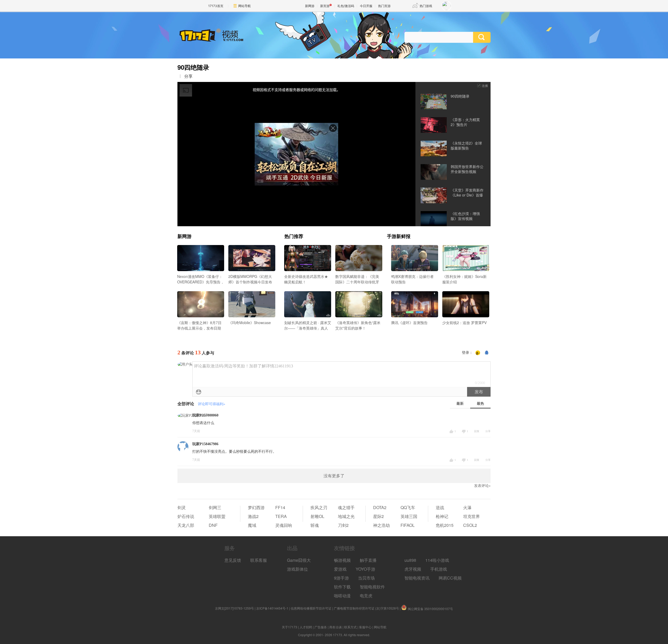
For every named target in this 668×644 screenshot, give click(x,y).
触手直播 (368, 560)
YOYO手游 (365, 569)
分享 (188, 76)
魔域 (252, 525)
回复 (476, 431)
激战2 (253, 516)
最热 (480, 404)
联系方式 (350, 627)
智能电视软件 (372, 587)
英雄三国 (409, 516)
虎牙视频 (412, 569)
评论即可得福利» (211, 404)
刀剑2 (343, 525)
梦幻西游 (256, 507)
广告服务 (320, 627)
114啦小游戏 (437, 560)
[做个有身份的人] (478, 353)
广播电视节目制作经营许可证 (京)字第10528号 (366, 608)
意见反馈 (232, 560)
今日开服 (366, 6)
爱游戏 (340, 569)
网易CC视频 (450, 578)
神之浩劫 (381, 525)
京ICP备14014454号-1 (272, 608)
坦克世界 (471, 516)
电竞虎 (366, 596)
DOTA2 (379, 507)
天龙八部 (185, 525)
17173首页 (215, 6)
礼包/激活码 (345, 6)
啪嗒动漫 (342, 596)
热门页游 (384, 6)
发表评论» (482, 486)
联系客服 (258, 560)
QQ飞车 (408, 507)
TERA (281, 516)
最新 (460, 404)
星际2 (378, 516)
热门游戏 (426, 6)
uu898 (410, 560)
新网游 (309, 6)
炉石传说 (185, 516)
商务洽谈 (335, 627)
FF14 (280, 507)
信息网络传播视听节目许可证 (311, 608)
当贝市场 (366, 578)
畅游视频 (342, 560)
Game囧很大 (299, 560)
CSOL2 (470, 525)
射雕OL (317, 516)
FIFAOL (408, 525)
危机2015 (445, 525)
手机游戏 (438, 569)
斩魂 (315, 525)
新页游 (325, 6)
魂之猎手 (346, 507)
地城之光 (346, 516)
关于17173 (289, 627)
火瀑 (467, 507)
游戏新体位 (297, 569)
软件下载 (342, 587)
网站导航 (244, 6)
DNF (213, 525)
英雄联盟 (217, 516)
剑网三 (215, 507)
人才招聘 (306, 627)
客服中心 (365, 627)
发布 (479, 392)
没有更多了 (334, 476)
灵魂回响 (283, 525)
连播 (485, 85)
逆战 (440, 507)
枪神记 (442, 516)
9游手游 (341, 578)
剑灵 (181, 507)
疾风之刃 (319, 507)
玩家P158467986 (205, 444)
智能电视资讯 (417, 578)
